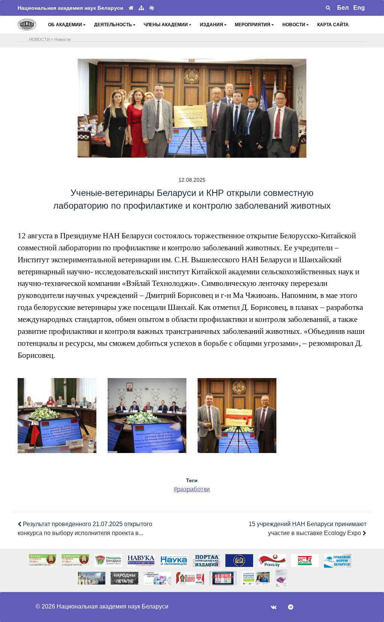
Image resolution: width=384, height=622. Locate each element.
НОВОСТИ (294, 24)
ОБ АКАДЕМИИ (65, 24)
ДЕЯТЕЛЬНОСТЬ (113, 24)
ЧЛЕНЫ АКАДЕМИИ (166, 24)
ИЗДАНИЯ (212, 24)
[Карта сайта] (141, 8)
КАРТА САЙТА (333, 24)
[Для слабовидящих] (151, 8)
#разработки (192, 489)
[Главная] (131, 8)
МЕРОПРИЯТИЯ (253, 24)
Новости (62, 39)
